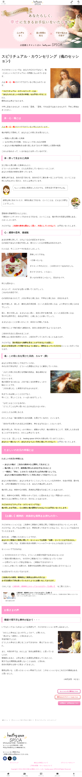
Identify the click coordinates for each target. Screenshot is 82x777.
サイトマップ (14, 762)
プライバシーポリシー (68, 762)
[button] (76, 459)
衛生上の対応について (41, 762)
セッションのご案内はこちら (69, 691)
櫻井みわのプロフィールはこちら (67, 697)
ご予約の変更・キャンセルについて (41, 765)
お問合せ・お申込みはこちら (69, 703)
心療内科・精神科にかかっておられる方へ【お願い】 (34, 586)
